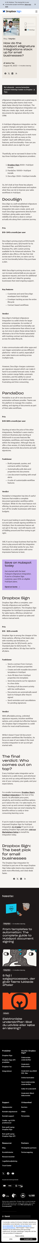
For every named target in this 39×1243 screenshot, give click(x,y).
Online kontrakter (27, 1078)
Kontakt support (8, 1116)
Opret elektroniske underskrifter (28, 1083)
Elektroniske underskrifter (26, 1059)
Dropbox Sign (14, 165)
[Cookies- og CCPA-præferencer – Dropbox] (19, 1231)
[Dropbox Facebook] (8, 1173)
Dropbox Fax (7, 1067)
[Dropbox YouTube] (13, 1173)
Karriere (24, 1107)
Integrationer (7, 1071)
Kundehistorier (7, 1152)
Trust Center (6, 1165)
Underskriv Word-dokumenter (27, 1094)
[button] (36, 11)
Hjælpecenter (7, 1107)
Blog (5, 39)
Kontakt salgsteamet (9, 1111)
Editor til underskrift (28, 1089)
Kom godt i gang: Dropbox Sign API (8, 1135)
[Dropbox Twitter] (3, 1173)
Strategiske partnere (28, 1148)
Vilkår (23, 1111)
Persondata (25, 1116)
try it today (16, 827)
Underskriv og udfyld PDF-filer (29, 1072)
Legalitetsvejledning (9, 1161)
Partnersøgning (27, 1152)
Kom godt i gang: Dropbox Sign (8, 1128)
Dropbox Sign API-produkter (9, 1061)
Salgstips (11, 39)
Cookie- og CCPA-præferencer (8, 1122)
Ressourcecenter (8, 1157)
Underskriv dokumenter (25, 1065)
